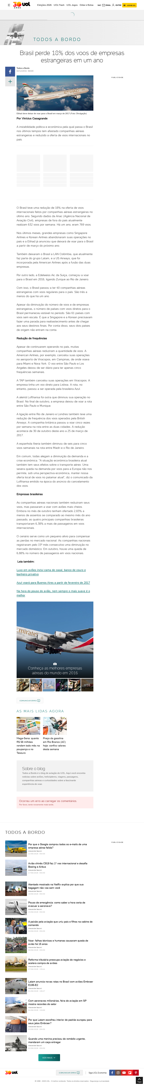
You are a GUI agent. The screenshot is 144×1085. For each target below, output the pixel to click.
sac (99, 5)
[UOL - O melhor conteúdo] (21, 5)
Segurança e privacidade (99, 1081)
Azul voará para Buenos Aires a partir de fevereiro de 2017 (53, 582)
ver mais (47, 1058)
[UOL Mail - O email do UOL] (106, 5)
